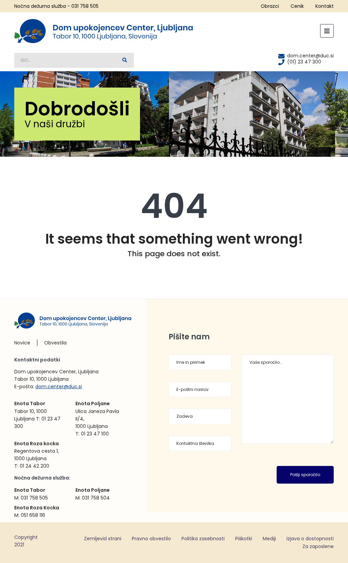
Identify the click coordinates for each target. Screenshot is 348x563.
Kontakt (324, 6)
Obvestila (55, 342)
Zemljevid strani (102, 538)
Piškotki (243, 538)
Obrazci (270, 6)
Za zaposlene (318, 546)
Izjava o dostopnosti (310, 538)
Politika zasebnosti (203, 538)
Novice (22, 342)
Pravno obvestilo (151, 538)
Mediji (269, 538)
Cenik (297, 6)
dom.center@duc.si (58, 386)
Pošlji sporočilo (305, 474)
